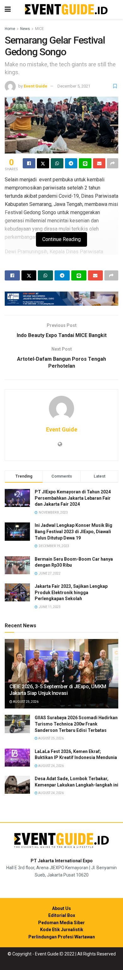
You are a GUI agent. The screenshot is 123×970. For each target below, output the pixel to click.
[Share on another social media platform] (112, 163)
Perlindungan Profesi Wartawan (61, 936)
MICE (39, 29)
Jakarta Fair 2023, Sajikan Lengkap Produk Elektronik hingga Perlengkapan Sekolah (71, 592)
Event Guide (35, 86)
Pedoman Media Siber (61, 922)
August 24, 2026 (51, 766)
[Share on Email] (99, 163)
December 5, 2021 (73, 86)
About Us (61, 908)
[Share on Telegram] (71, 163)
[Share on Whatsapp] (57, 163)
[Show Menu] (8, 9)
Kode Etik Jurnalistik (61, 929)
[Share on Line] (85, 163)
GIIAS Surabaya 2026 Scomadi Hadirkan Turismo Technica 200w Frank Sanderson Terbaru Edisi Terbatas (76, 723)
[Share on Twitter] (43, 163)
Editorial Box (61, 915)
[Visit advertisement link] (61, 299)
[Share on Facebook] (29, 163)
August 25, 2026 (25, 701)
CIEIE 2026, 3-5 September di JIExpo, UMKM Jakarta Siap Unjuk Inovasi (57, 690)
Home (10, 29)
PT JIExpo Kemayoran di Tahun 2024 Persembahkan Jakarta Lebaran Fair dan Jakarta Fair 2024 (73, 498)
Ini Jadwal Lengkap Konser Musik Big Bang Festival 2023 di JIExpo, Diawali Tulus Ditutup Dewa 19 (73, 531)
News (25, 29)
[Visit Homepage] (66, 9)
